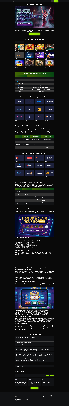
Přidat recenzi (50, 375)
